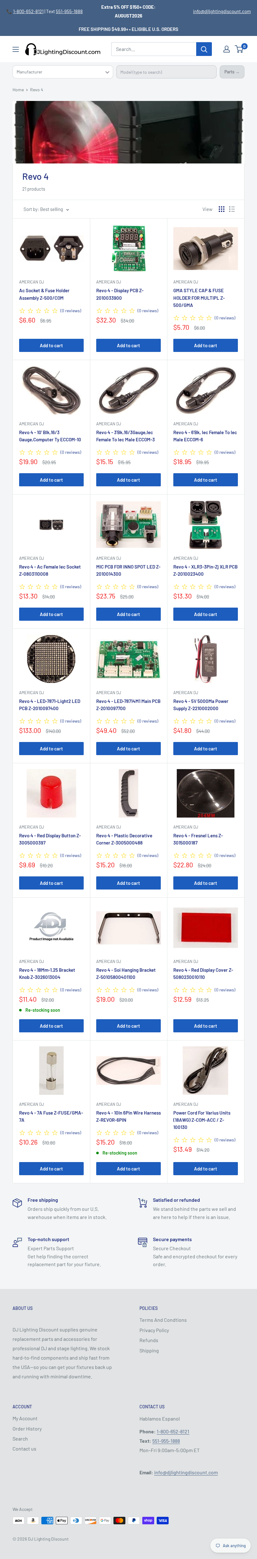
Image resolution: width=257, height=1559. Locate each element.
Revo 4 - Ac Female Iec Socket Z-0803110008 (50, 570)
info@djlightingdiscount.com (222, 11)
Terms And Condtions (163, 1320)
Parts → (232, 71)
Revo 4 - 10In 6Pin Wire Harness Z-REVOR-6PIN (128, 1116)
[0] (239, 49)
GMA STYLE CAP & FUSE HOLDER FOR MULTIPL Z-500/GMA (199, 298)
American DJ (31, 281)
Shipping (149, 1350)
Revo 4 (36, 89)
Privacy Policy (154, 1330)
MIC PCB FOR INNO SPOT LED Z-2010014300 (128, 570)
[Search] (204, 49)
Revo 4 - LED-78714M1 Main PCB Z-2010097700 (128, 704)
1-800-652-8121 (28, 11)
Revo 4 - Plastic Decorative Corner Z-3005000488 (124, 839)
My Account (25, 1418)
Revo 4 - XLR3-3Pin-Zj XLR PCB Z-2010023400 (205, 570)
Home (18, 89)
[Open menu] (16, 49)
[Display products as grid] (221, 209)
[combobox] (166, 71)
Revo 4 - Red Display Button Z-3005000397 (50, 839)
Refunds (148, 1340)
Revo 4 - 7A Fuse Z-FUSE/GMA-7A (51, 1116)
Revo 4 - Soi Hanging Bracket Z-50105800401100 (126, 973)
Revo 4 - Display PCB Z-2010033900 (120, 294)
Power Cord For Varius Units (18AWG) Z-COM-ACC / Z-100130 (201, 1120)
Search (20, 1438)
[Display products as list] (232, 209)
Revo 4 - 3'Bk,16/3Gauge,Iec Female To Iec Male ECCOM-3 (125, 435)
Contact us (24, 1448)
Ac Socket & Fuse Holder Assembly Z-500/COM (44, 294)
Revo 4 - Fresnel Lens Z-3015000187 (198, 839)
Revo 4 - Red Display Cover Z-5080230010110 (203, 973)
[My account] (226, 49)
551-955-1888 (69, 11)
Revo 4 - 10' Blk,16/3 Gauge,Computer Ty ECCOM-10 (50, 435)
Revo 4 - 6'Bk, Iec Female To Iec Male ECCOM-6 (205, 435)
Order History (27, 1428)
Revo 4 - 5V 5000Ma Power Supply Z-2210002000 (200, 704)
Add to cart (51, 345)
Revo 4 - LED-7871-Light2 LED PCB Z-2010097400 (49, 704)
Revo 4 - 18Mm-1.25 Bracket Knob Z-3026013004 (47, 973)
